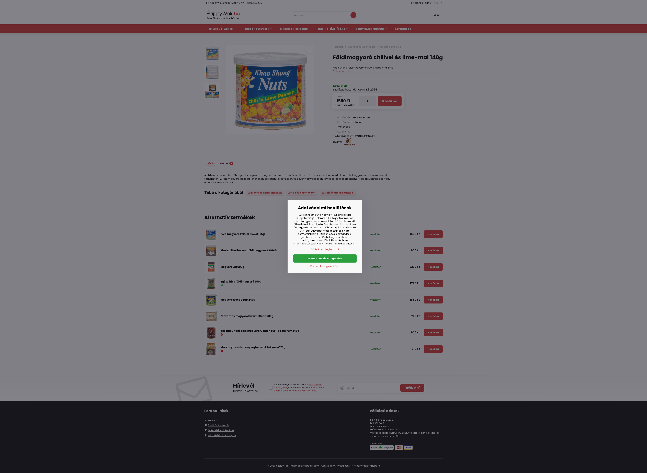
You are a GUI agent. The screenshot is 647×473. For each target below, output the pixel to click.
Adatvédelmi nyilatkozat (325, 249)
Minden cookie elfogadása (325, 258)
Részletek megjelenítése (324, 266)
